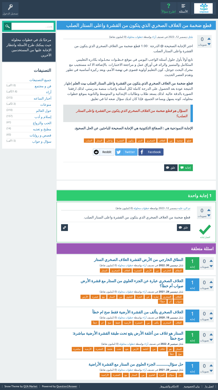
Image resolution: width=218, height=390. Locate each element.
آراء (154, 36)
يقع (127, 349)
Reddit (107, 152)
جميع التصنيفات (40, 80)
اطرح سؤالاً (169, 11)
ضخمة (180, 140)
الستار (99, 140)
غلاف (162, 349)
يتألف (156, 322)
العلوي (129, 297)
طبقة (109, 349)
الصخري (151, 140)
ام (102, 322)
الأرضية (127, 322)
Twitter (130, 152)
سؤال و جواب (41, 141)
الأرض (149, 270)
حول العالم (43, 111)
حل (180, 375)
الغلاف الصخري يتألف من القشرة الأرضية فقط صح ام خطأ (137, 312)
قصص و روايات (40, 135)
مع (103, 297)
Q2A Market (30, 386)
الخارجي (167, 270)
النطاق (178, 270)
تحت (119, 349)
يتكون (131, 140)
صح (109, 322)
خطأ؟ (162, 301)
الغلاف (162, 140)
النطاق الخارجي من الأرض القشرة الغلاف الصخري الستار (138, 259)
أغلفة (145, 349)
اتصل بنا (209, 386)
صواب (179, 301)
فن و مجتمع (43, 86)
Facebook (154, 152)
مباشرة (76, 349)
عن (147, 297)
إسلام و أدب (42, 117)
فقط (117, 322)
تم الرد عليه (184, 208)
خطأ (95, 322)
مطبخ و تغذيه (42, 129)
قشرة (95, 297)
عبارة (156, 297)
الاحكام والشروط (169, 386)
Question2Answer (66, 386)
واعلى (109, 140)
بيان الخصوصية (192, 386)
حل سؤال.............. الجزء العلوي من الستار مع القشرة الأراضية (136, 364)
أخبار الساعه (42, 98)
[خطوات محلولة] (203, 8)
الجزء (139, 297)
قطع (189, 140)
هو (170, 349)
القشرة (120, 140)
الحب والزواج (42, 123)
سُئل (190, 36)
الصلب (89, 140)
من (170, 140)
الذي (140, 140)
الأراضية (105, 375)
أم (170, 301)
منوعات (45, 104)
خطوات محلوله (125, 265)
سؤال (171, 375)
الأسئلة (183, 11)
